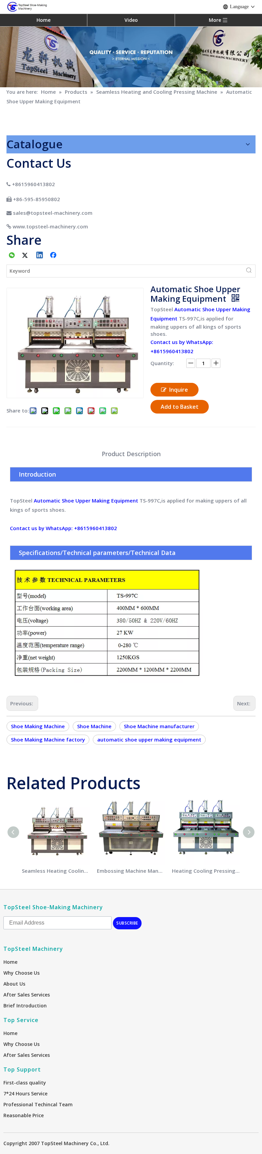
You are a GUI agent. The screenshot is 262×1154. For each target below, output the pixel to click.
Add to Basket (180, 406)
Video (131, 20)
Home (43, 20)
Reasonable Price (23, 1115)
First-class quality (24, 1082)
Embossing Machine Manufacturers (131, 870)
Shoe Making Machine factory (48, 739)
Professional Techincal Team (38, 1104)
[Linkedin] (39, 255)
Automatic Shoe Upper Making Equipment (86, 500)
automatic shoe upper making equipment (149, 739)
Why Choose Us (21, 973)
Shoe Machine (94, 726)
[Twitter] (25, 255)
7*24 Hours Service (25, 1093)
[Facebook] (53, 255)
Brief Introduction (25, 1005)
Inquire (178, 389)
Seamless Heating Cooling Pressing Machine (56, 870)
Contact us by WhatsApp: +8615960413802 (63, 528)
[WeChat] (11, 255)
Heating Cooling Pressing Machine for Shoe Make (206, 870)
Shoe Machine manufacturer (159, 726)
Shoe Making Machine (38, 726)
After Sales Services (26, 994)
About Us (14, 983)
